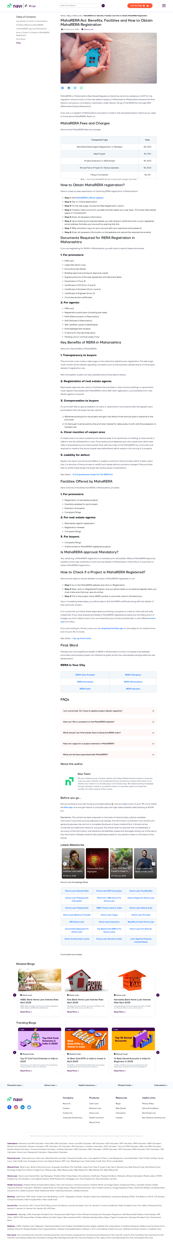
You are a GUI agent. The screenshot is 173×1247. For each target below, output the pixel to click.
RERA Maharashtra (133, 681)
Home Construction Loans (77, 939)
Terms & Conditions (150, 1108)
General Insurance (81, 1185)
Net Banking (52, 1196)
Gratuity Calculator (65, 1149)
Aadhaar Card (28, 1226)
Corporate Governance (72, 1118)
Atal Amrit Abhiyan (142, 1188)
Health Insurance (87, 1085)
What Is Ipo (24, 1167)
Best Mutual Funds (136, 1167)
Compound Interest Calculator (43, 1149)
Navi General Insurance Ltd (153, 1118)
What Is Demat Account (41, 1167)
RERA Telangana (133, 674)
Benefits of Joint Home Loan (141, 921)
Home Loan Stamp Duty (141, 908)
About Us (66, 1104)
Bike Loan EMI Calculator (150, 1146)
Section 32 (41, 1208)
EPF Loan (66, 1161)
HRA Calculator (80, 1149)
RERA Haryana (133, 688)
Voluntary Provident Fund (139, 1217)
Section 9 (96, 1205)
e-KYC (61, 1196)
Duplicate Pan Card (82, 1235)
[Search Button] (103, 5)
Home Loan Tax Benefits (141, 891)
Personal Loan (14, 1085)
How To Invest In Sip (102, 1167)
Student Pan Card (145, 1238)
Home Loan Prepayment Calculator (32, 1152)
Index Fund (87, 1167)
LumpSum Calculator (94, 1146)
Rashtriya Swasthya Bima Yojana (96, 1217)
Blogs (32, 6)
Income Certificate (109, 1205)
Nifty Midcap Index (65, 1170)
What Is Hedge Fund (35, 1170)
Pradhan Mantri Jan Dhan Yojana (49, 1217)
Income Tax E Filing (42, 1205)
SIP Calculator (99, 1143)
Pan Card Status (24, 1235)
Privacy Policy (148, 1104)
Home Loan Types (109, 915)
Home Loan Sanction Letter (109, 939)
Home (63, 16)
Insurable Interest (144, 1185)
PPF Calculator (51, 1146)
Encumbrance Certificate (89, 1176)
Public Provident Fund (127, 1205)
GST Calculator (110, 1146)
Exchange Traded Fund (16, 1170)
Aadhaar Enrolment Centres (134, 1229)
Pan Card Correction (64, 1235)
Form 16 (88, 1205)
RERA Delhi (85, 688)
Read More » (26, 1012)
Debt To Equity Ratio (33, 1199)
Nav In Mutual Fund (119, 1167)
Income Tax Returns (59, 1205)
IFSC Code (30, 1196)
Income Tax (23, 1205)
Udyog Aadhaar (49, 1229)
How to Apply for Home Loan (141, 897)
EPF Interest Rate (27, 1217)
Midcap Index (50, 1170)
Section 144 (31, 1208)
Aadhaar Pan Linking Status (109, 1226)
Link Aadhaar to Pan (91, 1238)
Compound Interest (15, 1199)
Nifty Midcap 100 (96, 1170)
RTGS (132, 1196)
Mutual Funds (124, 1085)
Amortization (24, 1179)
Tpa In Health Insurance (101, 1188)
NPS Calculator (139, 1143)
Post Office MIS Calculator (56, 1143)
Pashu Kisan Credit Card (95, 1161)
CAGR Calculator (110, 1149)
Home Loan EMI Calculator (109, 891)
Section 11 (11, 1208)
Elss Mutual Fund (153, 1167)
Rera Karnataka (102, 1179)
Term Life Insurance (64, 1185)
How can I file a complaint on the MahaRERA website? (88, 721)
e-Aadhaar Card (154, 1229)
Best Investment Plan (72, 1217)
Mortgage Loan (72, 1179)
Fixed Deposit (150, 1214)
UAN (29, 1214)
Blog (69, 16)
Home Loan (77, 16)
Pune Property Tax (87, 1179)
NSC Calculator (94, 1149)
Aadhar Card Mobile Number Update (81, 1226)
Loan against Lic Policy (97, 1158)
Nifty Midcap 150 (111, 1170)
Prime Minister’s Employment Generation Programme (99, 1214)
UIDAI (18, 1226)
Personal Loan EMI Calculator (31, 1143)
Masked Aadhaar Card (33, 1229)
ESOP (16, 1217)
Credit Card (41, 1196)
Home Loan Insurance (109, 921)
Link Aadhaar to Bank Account (109, 1229)
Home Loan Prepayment (76, 908)
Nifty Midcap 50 (81, 1170)
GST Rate (51, 1208)
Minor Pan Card (145, 1235)
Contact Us (67, 1113)
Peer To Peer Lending (148, 1158)
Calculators (160, 1085)
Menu (164, 5)
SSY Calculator (112, 1143)
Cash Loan (93, 1104)
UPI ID (150, 1196)
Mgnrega (22, 1214)
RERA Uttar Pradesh (85, 674)
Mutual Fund (94, 1122)
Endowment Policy (128, 1185)
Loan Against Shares (52, 1161)
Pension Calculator (36, 1146)
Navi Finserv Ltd (149, 1113)
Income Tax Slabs (76, 1205)
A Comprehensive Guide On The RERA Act (93, 474)
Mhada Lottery (149, 1176)
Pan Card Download (48, 1235)
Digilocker (39, 1226)
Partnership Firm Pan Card (127, 1238)
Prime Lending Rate (115, 1161)
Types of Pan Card (107, 1238)
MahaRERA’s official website (89, 197)
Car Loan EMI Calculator (128, 1146)
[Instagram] (16, 1107)
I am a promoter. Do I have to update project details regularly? (92, 711)
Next (153, 863)
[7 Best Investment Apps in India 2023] (145, 863)
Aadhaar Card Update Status (69, 1229)
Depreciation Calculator (58, 1152)
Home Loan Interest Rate (77, 891)
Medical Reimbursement (80, 1188)
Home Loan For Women (141, 928)
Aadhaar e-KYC (88, 1229)
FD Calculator (65, 1146)
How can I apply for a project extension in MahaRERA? (88, 743)
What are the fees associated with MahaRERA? (85, 754)
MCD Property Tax (57, 1179)
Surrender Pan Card (74, 1238)
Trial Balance (141, 1196)
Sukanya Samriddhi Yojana (65, 1214)
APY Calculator (125, 1149)
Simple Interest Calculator (18, 1149)
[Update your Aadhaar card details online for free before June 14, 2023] (73, 863)
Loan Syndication (131, 1158)
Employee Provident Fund (42, 1214)
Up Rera (113, 1179)
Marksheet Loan (77, 1161)
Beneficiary (106, 1196)
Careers (66, 1108)
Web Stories (121, 1108)
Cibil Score (20, 1196)
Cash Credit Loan (20, 1161)
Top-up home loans (81, 638)
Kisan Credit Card (49, 1199)
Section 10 (21, 1208)
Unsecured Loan (28, 1158)
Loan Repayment (116, 1158)
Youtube (119, 1118)
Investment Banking (120, 1196)
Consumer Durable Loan (77, 1158)
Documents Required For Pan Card (105, 1235)
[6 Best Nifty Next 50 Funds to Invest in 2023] (121, 863)
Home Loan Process (140, 915)
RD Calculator (78, 1146)
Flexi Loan (40, 1158)
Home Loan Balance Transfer (77, 915)
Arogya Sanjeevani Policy (123, 1188)
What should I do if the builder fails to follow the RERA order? (92, 732)
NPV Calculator (139, 1149)
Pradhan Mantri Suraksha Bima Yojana (39, 1185)
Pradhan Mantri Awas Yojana (66, 1176)
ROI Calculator (153, 1149)
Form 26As (142, 1205)
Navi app (68, 807)
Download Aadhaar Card (55, 1226)
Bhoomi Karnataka (134, 1176)
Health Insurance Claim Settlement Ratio (37, 1190)
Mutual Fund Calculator (17, 1146)
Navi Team (84, 774)
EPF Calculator (126, 1143)
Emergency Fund (35, 1161)
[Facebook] (9, 1107)
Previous (64, 863)
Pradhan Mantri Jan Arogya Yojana (105, 1185)
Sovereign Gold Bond (60, 1167)
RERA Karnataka (85, 681)
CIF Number (159, 1196)
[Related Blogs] (39, 980)
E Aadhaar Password (130, 1226)
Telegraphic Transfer (74, 1196)
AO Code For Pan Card (129, 1235)
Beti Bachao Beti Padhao (133, 1214)
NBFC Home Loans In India (109, 908)
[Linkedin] (23, 1107)
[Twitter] (29, 1107)
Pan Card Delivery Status (22, 1238)
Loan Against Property (40, 1179)
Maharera (122, 1176)
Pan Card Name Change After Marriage (49, 1238)
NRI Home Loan (77, 921)
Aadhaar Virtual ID (14, 1229)
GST (31, 1205)
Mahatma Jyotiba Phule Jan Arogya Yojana (51, 1188)
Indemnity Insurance (63, 1190)
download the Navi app (112, 628)
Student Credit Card (92, 1196)
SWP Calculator (154, 1143)
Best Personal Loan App (56, 1158)
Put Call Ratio (76, 1167)
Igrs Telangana (47, 1176)
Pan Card (35, 1235)
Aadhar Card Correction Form (152, 1226)
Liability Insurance (80, 1190)
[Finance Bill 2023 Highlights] (97, 863)
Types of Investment (119, 1217)
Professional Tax (154, 1205)
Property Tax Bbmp (108, 1176)
